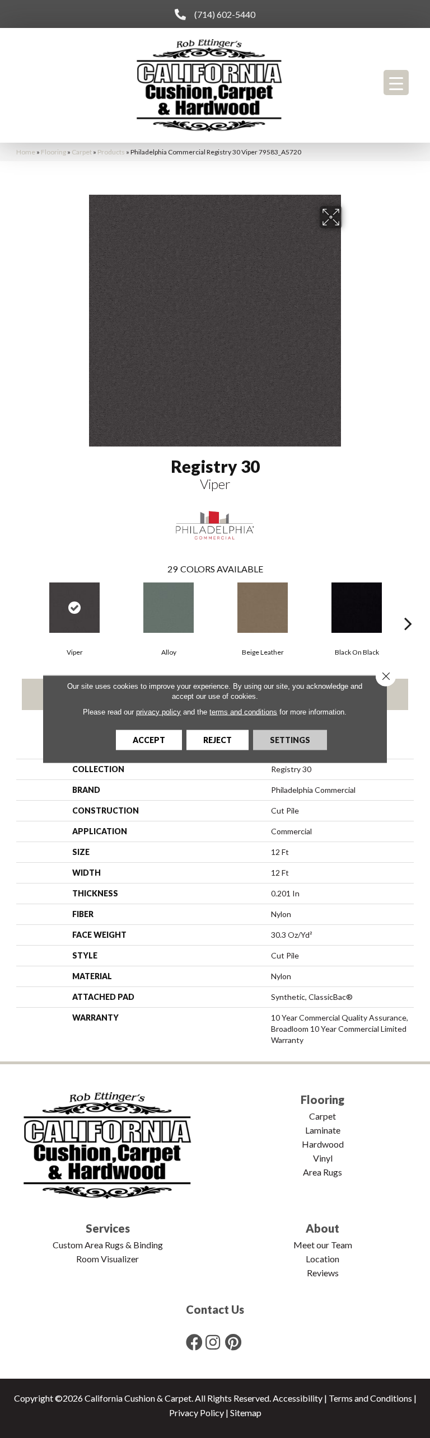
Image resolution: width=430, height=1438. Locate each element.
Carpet (82, 152)
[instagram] (212, 1342)
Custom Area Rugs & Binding (108, 1244)
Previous (21, 606)
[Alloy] (168, 608)
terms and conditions (243, 712)
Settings (290, 740)
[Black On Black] (357, 608)
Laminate (322, 1130)
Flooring (53, 152)
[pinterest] (233, 1342)
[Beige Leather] (263, 608)
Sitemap (245, 1412)
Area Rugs (322, 1172)
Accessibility (297, 1398)
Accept (149, 740)
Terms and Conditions (370, 1398)
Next (408, 606)
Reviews (323, 1272)
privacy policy (158, 712)
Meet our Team (322, 1244)
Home (25, 152)
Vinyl (323, 1158)
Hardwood (323, 1144)
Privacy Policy (196, 1412)
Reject (217, 740)
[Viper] (74, 608)
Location (322, 1258)
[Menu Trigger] (396, 82)
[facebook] (194, 1342)
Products (111, 152)
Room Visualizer (107, 1258)
